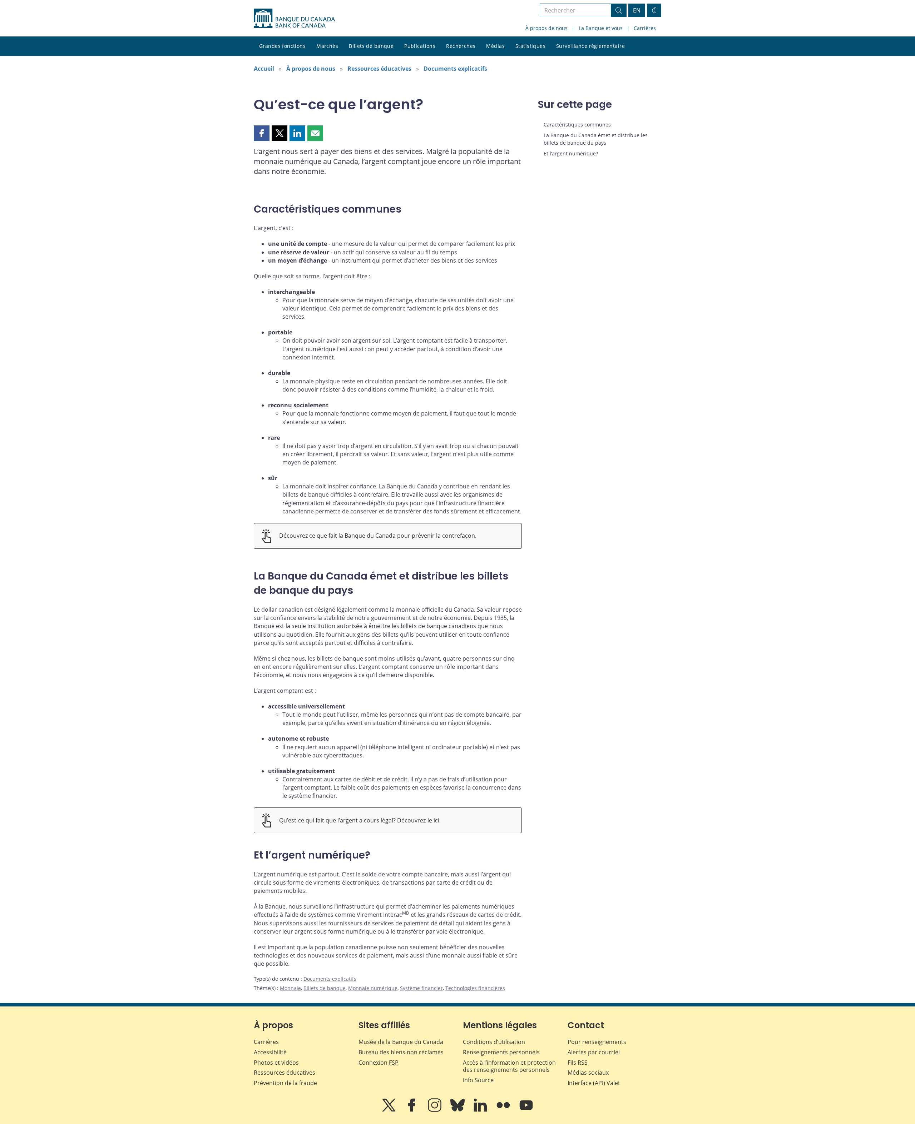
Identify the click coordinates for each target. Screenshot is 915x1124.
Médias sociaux (588, 1072)
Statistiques (530, 46)
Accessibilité (270, 1052)
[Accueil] (294, 18)
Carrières (645, 28)
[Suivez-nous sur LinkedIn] (481, 1110)
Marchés (327, 46)
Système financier (421, 988)
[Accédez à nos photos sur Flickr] (504, 1110)
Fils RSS (578, 1062)
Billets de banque (371, 46)
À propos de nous (546, 28)
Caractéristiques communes (577, 124)
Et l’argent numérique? (571, 153)
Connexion (378, 1062)
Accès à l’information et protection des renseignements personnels (509, 1066)
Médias (495, 46)
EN (636, 10)
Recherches (460, 46)
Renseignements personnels (501, 1052)
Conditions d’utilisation (494, 1042)
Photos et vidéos (276, 1062)
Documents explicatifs (455, 69)
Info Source (478, 1080)
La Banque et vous (601, 28)
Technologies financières (475, 988)
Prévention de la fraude (285, 1083)
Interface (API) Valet (594, 1083)
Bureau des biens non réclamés (401, 1052)
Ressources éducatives (379, 69)
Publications (419, 46)
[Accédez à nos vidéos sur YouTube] (526, 1110)
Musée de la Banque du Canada (400, 1042)
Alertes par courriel (594, 1052)
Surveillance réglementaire (590, 46)
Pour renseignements (597, 1042)
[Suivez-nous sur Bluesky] (458, 1110)
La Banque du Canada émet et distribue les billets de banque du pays (596, 139)
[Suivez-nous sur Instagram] (435, 1110)
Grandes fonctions (282, 46)
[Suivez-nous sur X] (389, 1110)
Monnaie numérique (372, 988)
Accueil (264, 69)
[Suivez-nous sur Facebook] (412, 1110)
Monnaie (290, 988)
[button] (261, 133)
